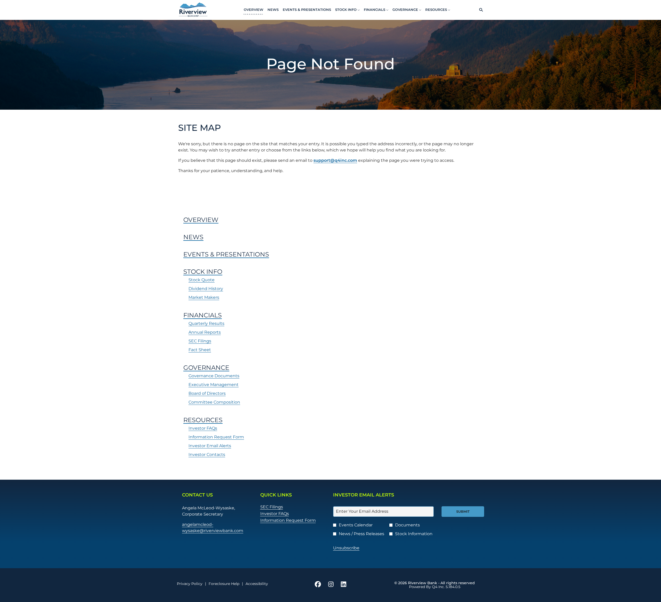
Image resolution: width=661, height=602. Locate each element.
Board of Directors (207, 393)
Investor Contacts (206, 454)
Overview (200, 219)
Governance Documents (213, 375)
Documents (407, 525)
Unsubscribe (346, 547)
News (193, 237)
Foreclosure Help (224, 584)
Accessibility (257, 584)
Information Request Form (216, 437)
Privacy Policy (189, 584)
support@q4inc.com (335, 160)
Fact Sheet (199, 349)
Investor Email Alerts (209, 445)
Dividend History (205, 288)
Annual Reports (204, 332)
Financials (202, 315)
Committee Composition (214, 402)
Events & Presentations (226, 254)
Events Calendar (356, 525)
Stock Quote (201, 279)
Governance (206, 367)
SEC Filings (199, 341)
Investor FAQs (202, 428)
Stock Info (202, 271)
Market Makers (203, 297)
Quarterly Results (206, 323)
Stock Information (413, 533)
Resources (203, 420)
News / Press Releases (361, 533)
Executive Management (213, 384)
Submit (463, 511)
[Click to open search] (480, 10)
